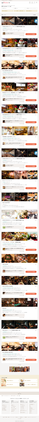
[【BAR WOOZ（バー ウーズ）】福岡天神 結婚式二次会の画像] (19, 324)
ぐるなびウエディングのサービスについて (31, 417)
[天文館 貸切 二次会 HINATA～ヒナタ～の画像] (19, 130)
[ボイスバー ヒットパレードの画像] (19, 174)
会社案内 (4, 417)
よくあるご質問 (19, 418)
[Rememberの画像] (19, 302)
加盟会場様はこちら (22, 417)
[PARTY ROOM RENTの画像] (19, 196)
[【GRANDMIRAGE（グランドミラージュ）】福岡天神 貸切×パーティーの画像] (19, 42)
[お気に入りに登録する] (36, 27)
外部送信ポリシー (17, 417)
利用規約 (6, 417)
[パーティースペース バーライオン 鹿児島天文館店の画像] (19, 236)
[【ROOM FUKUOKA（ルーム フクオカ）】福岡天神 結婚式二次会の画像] (19, 214)
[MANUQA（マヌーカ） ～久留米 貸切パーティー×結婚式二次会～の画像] (19, 86)
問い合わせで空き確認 (32, 271)
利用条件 (9, 417)
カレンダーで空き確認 (32, 188)
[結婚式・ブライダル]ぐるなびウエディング (6, 395)
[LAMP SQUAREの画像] (19, 258)
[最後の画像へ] (36, 21)
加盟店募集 (26, 417)
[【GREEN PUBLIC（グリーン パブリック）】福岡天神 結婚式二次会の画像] (19, 20)
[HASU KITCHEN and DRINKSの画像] (19, 280)
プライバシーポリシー (12, 417)
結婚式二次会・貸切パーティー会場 (14, 395)
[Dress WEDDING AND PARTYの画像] (19, 64)
